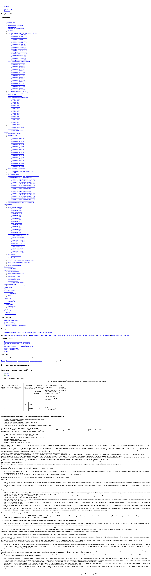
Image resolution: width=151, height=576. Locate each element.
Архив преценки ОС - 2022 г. (17, 143)
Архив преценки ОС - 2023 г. (17, 141)
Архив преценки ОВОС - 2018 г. (18, 74)
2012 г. (108, 335)
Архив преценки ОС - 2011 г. (17, 160)
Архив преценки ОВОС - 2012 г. (18, 83)
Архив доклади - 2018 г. (16, 220)
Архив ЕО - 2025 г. (15, 99)
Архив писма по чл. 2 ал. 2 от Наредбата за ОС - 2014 (23, 196)
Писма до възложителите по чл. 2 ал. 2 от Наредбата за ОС (21, 177)
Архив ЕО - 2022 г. (15, 103)
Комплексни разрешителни (10, 284)
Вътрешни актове (11, 301)
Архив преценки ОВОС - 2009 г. (18, 88)
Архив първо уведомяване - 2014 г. (19, 52)
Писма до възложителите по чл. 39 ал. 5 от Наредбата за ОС (21, 201)
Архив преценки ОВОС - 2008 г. (18, 89)
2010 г (117, 335)
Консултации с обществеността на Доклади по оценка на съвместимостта (23, 176)
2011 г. (113, 335)
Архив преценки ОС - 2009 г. (17, 163)
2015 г (94, 335)
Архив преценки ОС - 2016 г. (17, 152)
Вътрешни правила (12, 306)
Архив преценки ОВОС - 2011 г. (18, 85)
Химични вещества (8, 292)
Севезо (9, 296)
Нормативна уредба (12, 293)
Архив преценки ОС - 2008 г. (17, 165)
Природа (6, 132)
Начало (5, 20)
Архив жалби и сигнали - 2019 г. (18, 238)
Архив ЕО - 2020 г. (15, 107)
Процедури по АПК (12, 172)
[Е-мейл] (7, 375)
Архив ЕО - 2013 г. (15, 118)
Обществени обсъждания (13, 174)
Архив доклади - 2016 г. (16, 223)
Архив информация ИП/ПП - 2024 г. (19, 36)
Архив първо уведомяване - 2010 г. (19, 58)
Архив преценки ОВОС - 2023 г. (18, 66)
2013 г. (104, 335)
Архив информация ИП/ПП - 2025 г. (19, 34)
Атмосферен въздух (8, 259)
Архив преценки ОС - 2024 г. (17, 140)
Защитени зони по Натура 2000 (14, 133)
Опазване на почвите (8, 287)
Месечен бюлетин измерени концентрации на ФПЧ (19, 262)
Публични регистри (12, 31)
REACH (9, 295)
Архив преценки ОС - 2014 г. (17, 155)
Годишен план (11, 205)
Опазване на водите (8, 267)
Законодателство (7, 298)
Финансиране (7, 303)
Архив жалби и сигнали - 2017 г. (18, 241)
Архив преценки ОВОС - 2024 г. (18, 64)
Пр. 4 (27, 335)
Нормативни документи (13, 300)
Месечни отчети (11, 254)
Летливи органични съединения (14, 265)
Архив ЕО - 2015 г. (15, 114)
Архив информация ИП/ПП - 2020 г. (19, 42)
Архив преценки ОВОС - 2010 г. (18, 86)
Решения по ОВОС (12, 94)
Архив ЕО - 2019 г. (15, 108)
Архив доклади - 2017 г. (16, 221)
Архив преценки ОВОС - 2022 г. (18, 67)
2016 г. (90, 335)
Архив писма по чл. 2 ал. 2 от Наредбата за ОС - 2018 (23, 190)
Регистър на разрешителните (14, 278)
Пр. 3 (11, 335)
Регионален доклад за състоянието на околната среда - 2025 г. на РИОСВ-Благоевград (26, 332)
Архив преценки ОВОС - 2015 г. (18, 78)
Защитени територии (12, 135)
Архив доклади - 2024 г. (16, 210)
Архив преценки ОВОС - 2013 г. (18, 82)
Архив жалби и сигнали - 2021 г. (18, 235)
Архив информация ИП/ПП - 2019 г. (19, 44)
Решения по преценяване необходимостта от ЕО (18, 97)
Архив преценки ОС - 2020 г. (17, 146)
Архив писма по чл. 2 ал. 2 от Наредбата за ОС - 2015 (23, 194)
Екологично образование (9, 310)
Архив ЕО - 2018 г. (15, 110)
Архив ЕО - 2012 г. (15, 119)
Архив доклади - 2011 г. (16, 230)
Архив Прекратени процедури (17, 127)
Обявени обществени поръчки (14, 307)
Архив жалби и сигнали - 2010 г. (18, 252)
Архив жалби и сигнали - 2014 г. (18, 246)
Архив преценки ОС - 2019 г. (17, 147)
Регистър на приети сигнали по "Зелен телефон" (18, 234)
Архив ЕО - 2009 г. (15, 124)
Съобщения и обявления (13, 129)
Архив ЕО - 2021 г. (15, 105)
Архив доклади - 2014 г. (16, 226)
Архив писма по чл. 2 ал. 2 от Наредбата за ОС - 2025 (23, 179)
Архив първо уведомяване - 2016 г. (19, 49)
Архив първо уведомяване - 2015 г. (19, 50)
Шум (5, 289)
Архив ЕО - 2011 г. (15, 121)
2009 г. (122, 335)
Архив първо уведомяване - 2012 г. (19, 56)
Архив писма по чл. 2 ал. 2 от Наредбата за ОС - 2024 (23, 180)
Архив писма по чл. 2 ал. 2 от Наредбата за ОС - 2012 (23, 199)
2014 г (99, 335)
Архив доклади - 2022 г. (16, 213)
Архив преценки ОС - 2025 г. (17, 138)
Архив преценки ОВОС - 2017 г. (18, 75)
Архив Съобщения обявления (17, 130)
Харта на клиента (11, 23)
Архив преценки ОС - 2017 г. (17, 151)
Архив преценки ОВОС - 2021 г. (18, 69)
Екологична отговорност (9, 290)
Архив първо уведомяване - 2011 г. (19, 55)
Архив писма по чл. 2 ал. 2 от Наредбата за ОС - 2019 (23, 188)
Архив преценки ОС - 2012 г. (17, 158)
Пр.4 (15, 335)
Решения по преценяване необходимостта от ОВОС (19, 61)
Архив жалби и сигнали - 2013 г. (18, 248)
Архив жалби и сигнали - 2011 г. (18, 251)
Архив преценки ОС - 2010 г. (17, 161)
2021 (42, 335)
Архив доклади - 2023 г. (16, 212)
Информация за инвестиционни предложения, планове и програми (22, 33)
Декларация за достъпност (10, 314)
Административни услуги (9, 22)
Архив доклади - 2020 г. (16, 216)
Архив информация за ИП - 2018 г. (19, 45)
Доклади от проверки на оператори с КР (16, 285)
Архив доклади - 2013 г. (16, 227)
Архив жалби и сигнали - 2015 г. (18, 245)
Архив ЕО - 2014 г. (15, 116)
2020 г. (55, 335)
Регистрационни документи (14, 279)
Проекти (6, 309)
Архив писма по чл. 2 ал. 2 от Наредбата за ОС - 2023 (23, 182)
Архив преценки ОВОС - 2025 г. (18, 63)
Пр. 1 (46, 335)
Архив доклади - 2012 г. (16, 229)
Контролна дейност (8, 204)
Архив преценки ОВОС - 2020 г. (18, 71)
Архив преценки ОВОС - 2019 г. (18, 72)
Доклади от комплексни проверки (15, 207)
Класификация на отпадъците (14, 276)
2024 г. (7, 335)
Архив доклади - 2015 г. (16, 224)
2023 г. (19, 335)
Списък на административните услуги (16, 25)
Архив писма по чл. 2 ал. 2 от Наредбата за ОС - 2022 (23, 183)
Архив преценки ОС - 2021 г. (17, 144)
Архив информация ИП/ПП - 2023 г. (19, 38)
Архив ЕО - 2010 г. (15, 122)
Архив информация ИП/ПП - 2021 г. (19, 41)
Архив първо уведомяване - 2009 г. (19, 60)
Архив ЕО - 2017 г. (15, 111)
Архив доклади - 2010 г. (16, 232)
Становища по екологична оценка (15, 96)
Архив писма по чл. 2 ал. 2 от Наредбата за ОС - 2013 (23, 198)
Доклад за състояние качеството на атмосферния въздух (20, 263)
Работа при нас (7, 312)
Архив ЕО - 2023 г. (15, 102)
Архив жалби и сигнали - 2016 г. (18, 243)
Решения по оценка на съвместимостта (16, 168)
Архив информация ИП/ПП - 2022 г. (19, 39)
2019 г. (67, 335)
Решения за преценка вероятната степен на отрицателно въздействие (22, 136)
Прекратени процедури (13, 125)
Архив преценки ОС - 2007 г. (17, 166)
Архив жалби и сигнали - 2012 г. (18, 249)
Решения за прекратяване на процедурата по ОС (18, 169)
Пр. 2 (35, 335)
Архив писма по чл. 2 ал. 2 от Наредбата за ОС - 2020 (23, 187)
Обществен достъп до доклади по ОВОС (17, 91)
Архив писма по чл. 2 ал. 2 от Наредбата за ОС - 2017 (23, 191)
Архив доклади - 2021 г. (16, 215)
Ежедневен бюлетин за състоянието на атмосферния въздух (21, 260)
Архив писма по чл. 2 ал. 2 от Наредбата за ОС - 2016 (23, 193)
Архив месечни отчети (16, 256)
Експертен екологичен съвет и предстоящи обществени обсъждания (22, 92)
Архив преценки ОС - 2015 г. (17, 154)
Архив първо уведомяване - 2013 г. (19, 53)
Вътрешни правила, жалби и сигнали (16, 28)
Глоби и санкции (11, 257)
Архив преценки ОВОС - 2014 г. (18, 80)
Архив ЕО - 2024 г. (15, 100)
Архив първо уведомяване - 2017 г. (19, 47)
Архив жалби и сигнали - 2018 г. (18, 240)
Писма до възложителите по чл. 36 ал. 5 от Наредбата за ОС (21, 202)
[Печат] (6, 373)
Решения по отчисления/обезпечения (16, 273)
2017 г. (85, 335)
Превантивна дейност (9, 30)
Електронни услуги (12, 27)
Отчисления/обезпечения (13, 271)
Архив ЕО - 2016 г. (15, 113)
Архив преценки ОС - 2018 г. (17, 149)
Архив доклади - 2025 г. (16, 209)
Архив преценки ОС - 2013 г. (17, 157)
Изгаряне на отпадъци (12, 274)
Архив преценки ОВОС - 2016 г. (18, 77)
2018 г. (80, 335)
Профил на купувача (8, 304)
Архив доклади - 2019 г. (16, 218)
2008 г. (127, 335)
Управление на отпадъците (10, 270)
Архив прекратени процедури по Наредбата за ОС (22, 171)
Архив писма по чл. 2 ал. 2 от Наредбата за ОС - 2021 (23, 185)
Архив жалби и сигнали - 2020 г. (18, 237)
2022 (31, 335)
